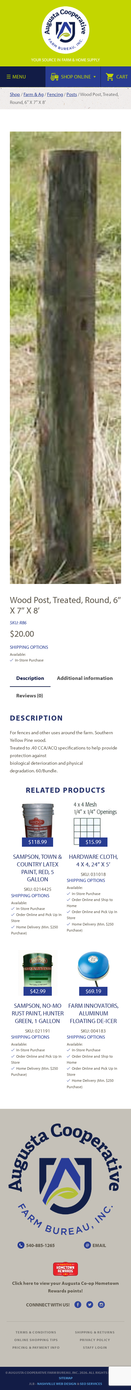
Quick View (38, 823)
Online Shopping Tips (36, 1340)
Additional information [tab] (85, 678)
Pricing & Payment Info (36, 1347)
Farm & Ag (34, 94)
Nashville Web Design (56, 1383)
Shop (15, 94)
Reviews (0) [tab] (29, 695)
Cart (121, 76)
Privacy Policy (95, 1340)
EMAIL (99, 1245)
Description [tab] (30, 678)
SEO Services (91, 1383)
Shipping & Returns (95, 1332)
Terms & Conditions (36, 1332)
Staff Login (95, 1347)
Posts (71, 94)
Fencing (55, 94)
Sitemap (65, 1378)
